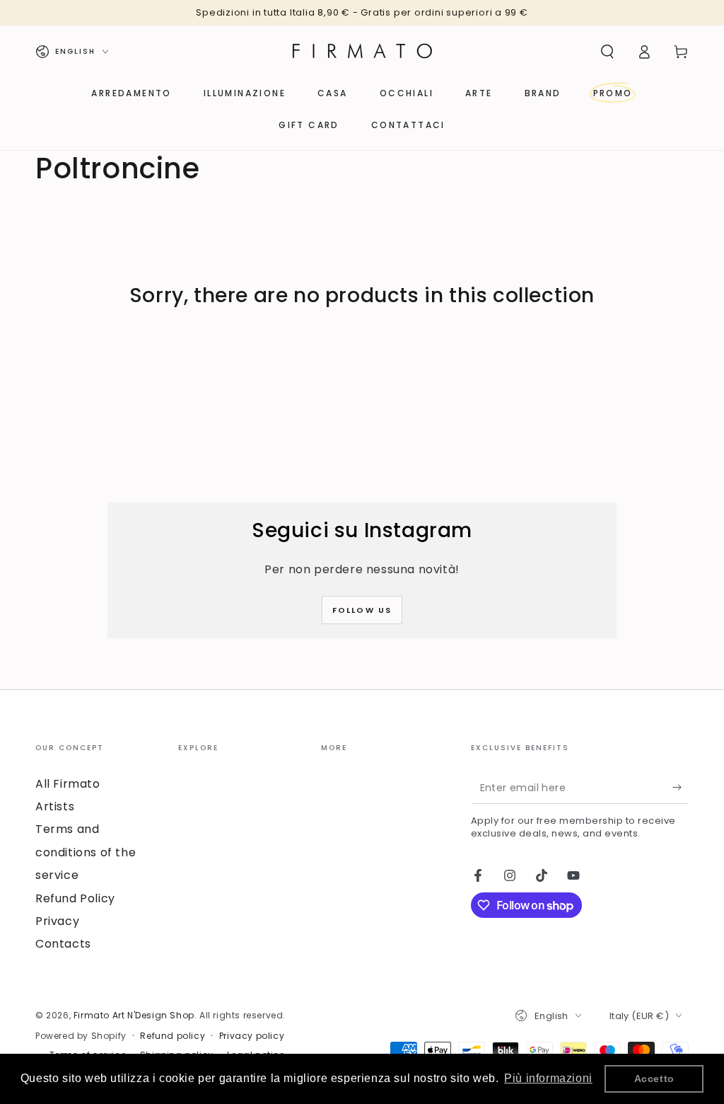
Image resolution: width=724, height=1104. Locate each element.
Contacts (63, 944)
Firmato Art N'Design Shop (134, 1015)
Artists (54, 806)
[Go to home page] (362, 51)
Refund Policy (75, 898)
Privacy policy (251, 1036)
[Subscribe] (680, 787)
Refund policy (172, 1036)
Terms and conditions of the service (85, 852)
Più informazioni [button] (548, 1078)
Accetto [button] (654, 1078)
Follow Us (362, 610)
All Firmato (67, 784)
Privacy (57, 921)
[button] (607, 51)
